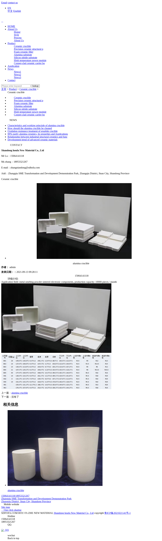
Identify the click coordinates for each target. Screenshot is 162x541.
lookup (35, 86)
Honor (17, 32)
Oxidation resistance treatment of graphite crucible (33, 131)
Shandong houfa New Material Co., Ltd (74, 513)
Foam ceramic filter (23, 52)
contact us (13, 2)
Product (11, 43)
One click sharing (11, 510)
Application (13, 66)
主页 (3, 89)
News (10, 69)
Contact (11, 80)
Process (18, 37)
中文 (10, 11)
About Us (12, 29)
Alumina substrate (23, 54)
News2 (17, 74)
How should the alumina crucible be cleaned (30, 128)
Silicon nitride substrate (25, 57)
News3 (17, 77)
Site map (5, 507)
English (17, 11)
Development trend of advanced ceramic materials (32, 139)
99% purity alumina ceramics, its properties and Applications (38, 134)
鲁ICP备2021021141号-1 (117, 513)
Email (4, 2)
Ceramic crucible (22, 46)
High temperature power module (30, 60)
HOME (11, 26)
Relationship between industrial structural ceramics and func (37, 136)
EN (9, 8)
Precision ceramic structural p (28, 49)
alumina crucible (19, 393)
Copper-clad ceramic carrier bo (29, 63)
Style (16, 34)
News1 (17, 71)
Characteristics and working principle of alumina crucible (36, 125)
